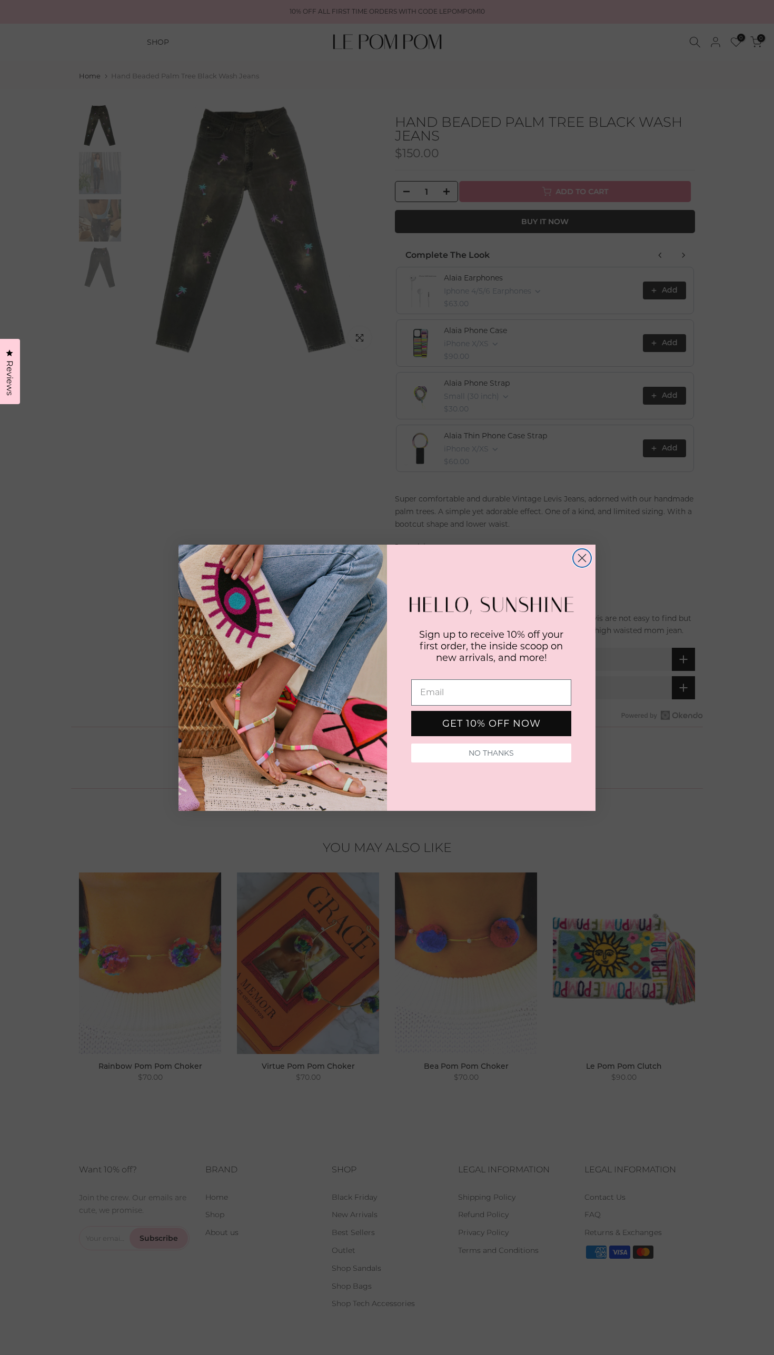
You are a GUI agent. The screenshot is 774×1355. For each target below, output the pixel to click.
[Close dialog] (582, 558)
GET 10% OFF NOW (491, 723)
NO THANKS (491, 753)
